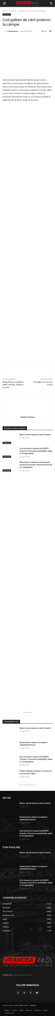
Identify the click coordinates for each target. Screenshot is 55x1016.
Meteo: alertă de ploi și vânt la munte (35, 435)
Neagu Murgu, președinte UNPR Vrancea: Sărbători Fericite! (13, 385)
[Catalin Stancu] (4, 31)
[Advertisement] (27, 244)
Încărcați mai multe (27, 785)
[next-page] (8, 475)
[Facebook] (13, 37)
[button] (4, 3)
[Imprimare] (42, 37)
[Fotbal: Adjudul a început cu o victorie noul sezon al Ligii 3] (10, 775)
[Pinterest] (25, 37)
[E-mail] (36, 37)
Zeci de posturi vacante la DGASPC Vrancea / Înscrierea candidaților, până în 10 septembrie (36, 450)
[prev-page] (4, 475)
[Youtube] (36, 992)
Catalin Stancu (13, 31)
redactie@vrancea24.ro (22, 975)
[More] (48, 367)
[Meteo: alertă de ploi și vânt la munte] (10, 438)
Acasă (5, 11)
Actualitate (12, 11)
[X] (19, 37)
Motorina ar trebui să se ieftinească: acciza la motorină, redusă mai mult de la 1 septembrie (36, 464)
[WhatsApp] (30, 37)
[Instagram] (24, 992)
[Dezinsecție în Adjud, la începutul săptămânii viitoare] (10, 746)
